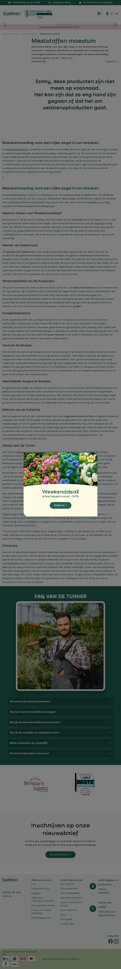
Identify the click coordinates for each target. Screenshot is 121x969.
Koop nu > (60, 505)
